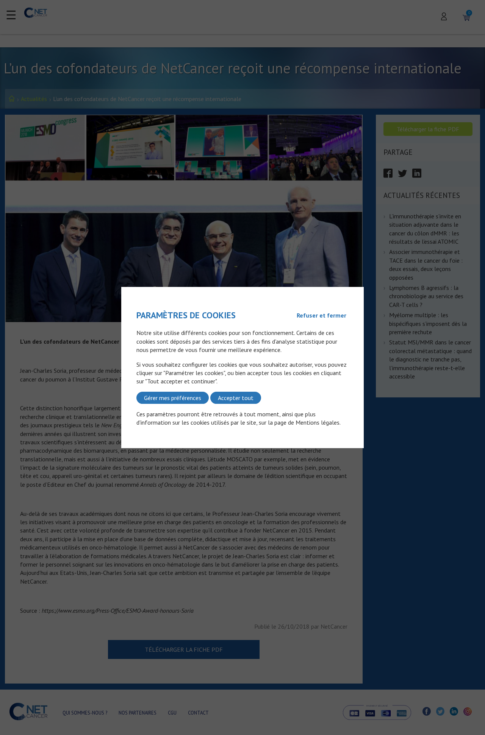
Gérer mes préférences (172, 398)
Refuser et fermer (321, 315)
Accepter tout (235, 398)
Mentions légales (318, 423)
